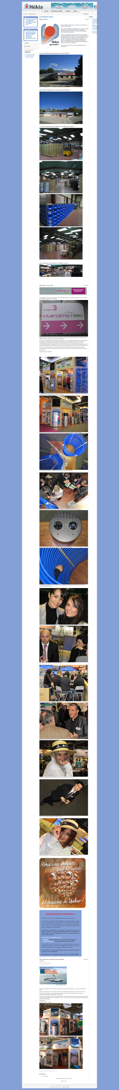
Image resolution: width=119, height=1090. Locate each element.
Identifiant (26, 43)
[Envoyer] (87, 19)
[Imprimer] (86, 19)
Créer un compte (29, 57)
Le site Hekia (45, 1076)
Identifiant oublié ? (30, 55)
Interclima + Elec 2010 (95, 32)
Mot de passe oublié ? (31, 54)
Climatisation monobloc (95, 20)
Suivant (68, 1078)
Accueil (25, 14)
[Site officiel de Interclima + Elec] (63, 294)
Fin (70, 1078)
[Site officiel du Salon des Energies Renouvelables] (53, 985)
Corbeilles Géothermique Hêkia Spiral (95, 27)
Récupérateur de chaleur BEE (95, 23)
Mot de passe (27, 46)
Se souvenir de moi (28, 50)
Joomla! (51, 1087)
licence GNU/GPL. (66, 1087)
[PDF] (84, 285)
